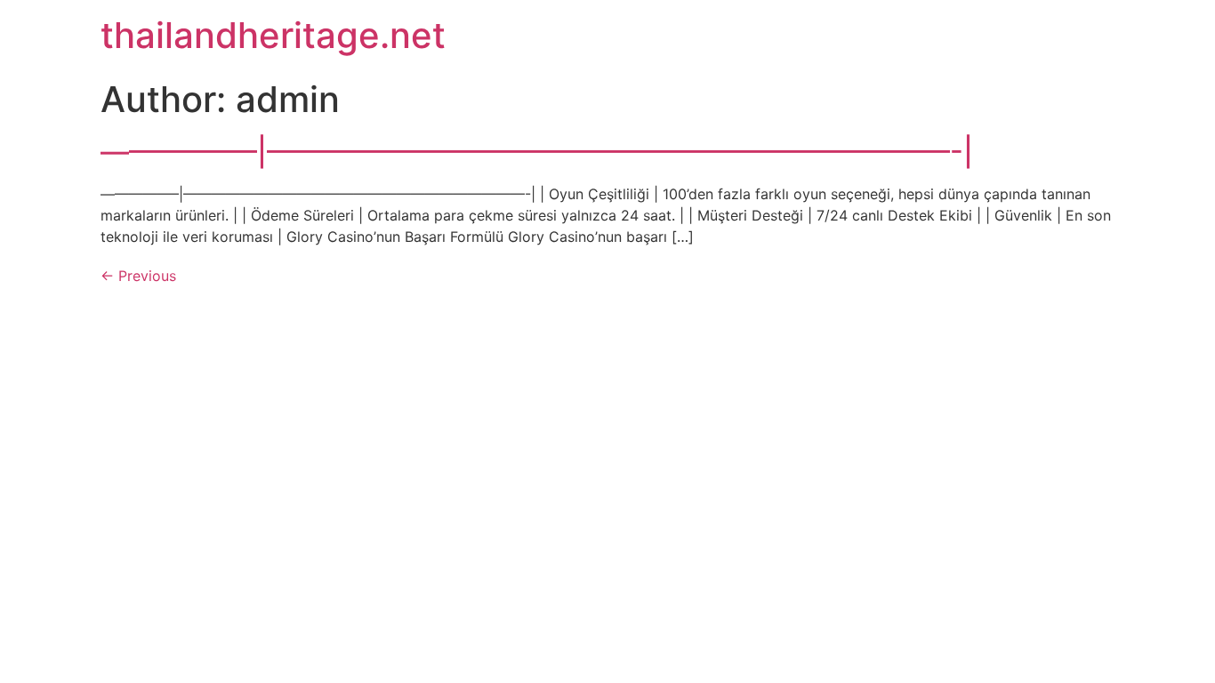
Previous (138, 276)
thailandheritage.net (273, 35)
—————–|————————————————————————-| (537, 151)
